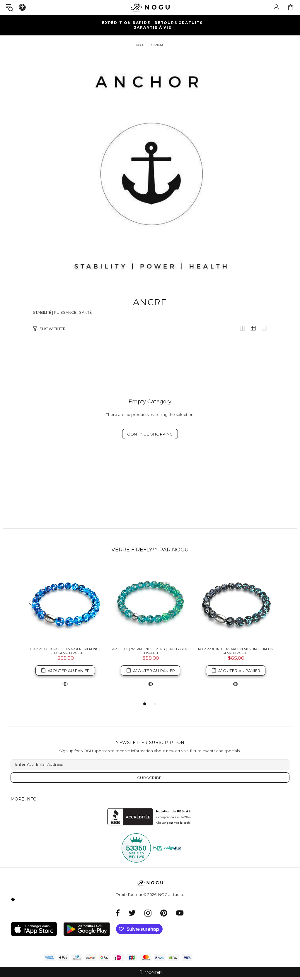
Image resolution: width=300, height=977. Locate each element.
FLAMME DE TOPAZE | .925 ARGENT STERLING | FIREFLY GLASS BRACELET (65, 651)
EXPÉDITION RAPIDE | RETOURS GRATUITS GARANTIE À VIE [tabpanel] (152, 25)
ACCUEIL (142, 45)
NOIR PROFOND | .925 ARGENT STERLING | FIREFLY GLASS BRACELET (235, 651)
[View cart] (290, 7)
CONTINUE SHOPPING (150, 434)
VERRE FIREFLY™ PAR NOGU (150, 549)
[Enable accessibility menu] (22, 7)
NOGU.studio (150, 7)
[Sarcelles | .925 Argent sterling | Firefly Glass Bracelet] (150, 603)
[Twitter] (132, 913)
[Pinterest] (163, 913)
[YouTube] (180, 913)
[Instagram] (147, 913)
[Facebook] (118, 913)
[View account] (276, 7)
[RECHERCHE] (9, 7)
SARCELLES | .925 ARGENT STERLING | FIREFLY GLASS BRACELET (150, 651)
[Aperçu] (65, 683)
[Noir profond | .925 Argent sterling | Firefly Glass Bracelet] (235, 603)
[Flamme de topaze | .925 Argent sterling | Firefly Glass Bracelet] (65, 603)
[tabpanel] (65, 631)
